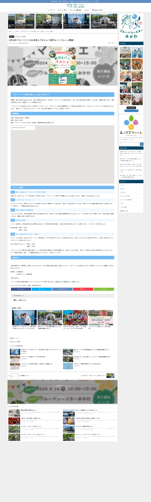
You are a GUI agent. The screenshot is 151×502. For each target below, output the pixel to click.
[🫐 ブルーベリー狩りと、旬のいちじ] (125, 75)
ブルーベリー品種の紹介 (75, 10)
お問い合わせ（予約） (97, 10)
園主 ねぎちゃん (112, 42)
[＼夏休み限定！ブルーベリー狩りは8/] (137, 87)
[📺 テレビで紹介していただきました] (137, 75)
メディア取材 (123, 207)
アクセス (86, 10)
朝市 (24, 36)
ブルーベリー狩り (62, 10)
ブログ (121, 203)
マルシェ (19, 36)
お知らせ (12, 36)
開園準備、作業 (124, 210)
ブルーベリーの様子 (125, 196)
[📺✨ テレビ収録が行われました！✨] (137, 99)
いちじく (122, 185)
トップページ (51, 10)
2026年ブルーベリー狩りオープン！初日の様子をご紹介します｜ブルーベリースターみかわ (131, 153)
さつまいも (123, 192)
